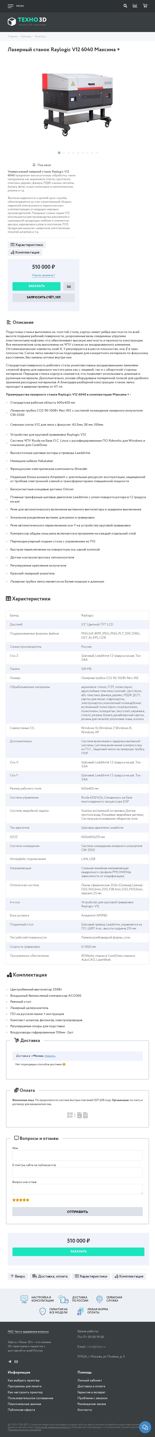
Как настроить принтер (25, 1392)
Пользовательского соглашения (24, 1430)
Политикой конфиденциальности (53, 1427)
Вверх (20, 1276)
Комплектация (27, 252)
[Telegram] (10, 1361)
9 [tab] (97, 153)
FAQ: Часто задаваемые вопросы (28, 1332)
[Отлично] (27, 1200)
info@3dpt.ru (96, 1347)
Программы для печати (24, 1386)
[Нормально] (20, 1200)
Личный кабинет (90, 1380)
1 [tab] (59, 153)
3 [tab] (68, 153)
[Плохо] (17, 1200)
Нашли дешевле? (43, 275)
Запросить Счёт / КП (43, 297)
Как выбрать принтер (24, 1380)
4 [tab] (73, 153)
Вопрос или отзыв (24, 1182)
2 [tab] (64, 153)
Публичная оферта (21, 1410)
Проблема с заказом (92, 1398)
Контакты (85, 1410)
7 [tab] (87, 153)
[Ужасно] (14, 1200)
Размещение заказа (92, 1404)
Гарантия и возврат (92, 1392)
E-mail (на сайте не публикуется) (34, 1165)
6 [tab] (83, 153)
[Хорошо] (24, 1200)
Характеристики (29, 245)
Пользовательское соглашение (30, 1398)
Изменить (50, 1055)
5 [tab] (78, 153)
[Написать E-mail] (16, 1361)
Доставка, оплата (52, 1276)
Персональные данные (24, 1404)
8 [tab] (92, 153)
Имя (15, 1148)
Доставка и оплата (91, 1386)
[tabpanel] (77, 101)
